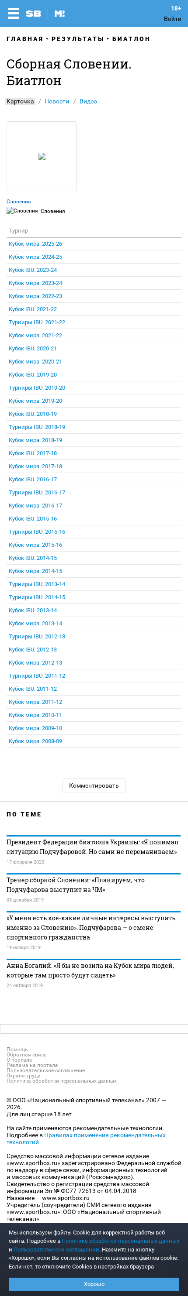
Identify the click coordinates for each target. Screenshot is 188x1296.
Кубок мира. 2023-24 (35, 283)
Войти (172, 18)
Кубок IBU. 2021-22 (33, 309)
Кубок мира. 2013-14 (35, 623)
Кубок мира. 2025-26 (35, 243)
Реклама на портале (32, 1065)
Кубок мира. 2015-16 (35, 545)
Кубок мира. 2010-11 (35, 715)
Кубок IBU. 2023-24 (33, 270)
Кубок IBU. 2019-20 (33, 374)
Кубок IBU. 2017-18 (33, 453)
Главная (25, 38)
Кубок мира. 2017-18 (35, 466)
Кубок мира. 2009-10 (35, 728)
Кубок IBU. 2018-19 (33, 414)
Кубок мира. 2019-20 (35, 401)
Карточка (20, 101)
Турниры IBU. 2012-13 (37, 636)
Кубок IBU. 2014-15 (33, 558)
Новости (57, 101)
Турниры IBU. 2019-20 (37, 387)
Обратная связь (27, 1054)
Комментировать (94, 785)
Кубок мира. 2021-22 (35, 335)
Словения (19, 202)
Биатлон (131, 38)
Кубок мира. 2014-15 (35, 571)
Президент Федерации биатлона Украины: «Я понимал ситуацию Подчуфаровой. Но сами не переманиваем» (92, 847)
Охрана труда (24, 1075)
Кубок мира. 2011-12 (35, 702)
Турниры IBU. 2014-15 (37, 597)
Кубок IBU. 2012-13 (33, 649)
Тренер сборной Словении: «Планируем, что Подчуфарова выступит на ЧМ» (76, 885)
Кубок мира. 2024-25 (35, 257)
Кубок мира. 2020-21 (35, 361)
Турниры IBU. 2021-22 (37, 322)
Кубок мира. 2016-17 (35, 505)
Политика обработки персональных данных (62, 1080)
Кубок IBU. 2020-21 (33, 348)
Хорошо (94, 1284)
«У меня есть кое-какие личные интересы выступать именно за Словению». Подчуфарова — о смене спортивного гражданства (91, 927)
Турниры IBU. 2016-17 (37, 492)
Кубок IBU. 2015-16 (33, 518)
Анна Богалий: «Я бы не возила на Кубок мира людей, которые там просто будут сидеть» (90, 970)
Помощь (17, 1049)
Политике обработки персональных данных (120, 1241)
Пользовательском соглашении (56, 1249)
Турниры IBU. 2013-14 (37, 584)
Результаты (78, 38)
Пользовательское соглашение (46, 1070)
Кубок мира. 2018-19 (35, 440)
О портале (19, 1060)
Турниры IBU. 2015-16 (37, 531)
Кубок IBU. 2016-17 (33, 479)
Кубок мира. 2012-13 (35, 662)
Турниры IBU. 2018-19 (37, 427)
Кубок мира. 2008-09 (35, 741)
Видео (88, 101)
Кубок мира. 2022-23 (35, 296)
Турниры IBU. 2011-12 (37, 675)
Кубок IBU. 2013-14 (33, 610)
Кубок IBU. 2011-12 (33, 689)
